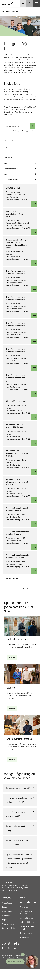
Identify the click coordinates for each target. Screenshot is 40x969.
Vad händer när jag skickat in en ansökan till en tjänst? (18, 800)
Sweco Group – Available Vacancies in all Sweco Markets (18, 113)
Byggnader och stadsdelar (26, 912)
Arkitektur (24, 907)
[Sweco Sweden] (7, 3)
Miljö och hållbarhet (27, 922)
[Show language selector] (23, 3)
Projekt (4, 919)
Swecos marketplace (10, 928)
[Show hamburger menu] (36, 3)
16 (23, 589)
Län (6, 148)
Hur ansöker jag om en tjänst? (17, 788)
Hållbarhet (6, 915)
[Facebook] (3, 948)
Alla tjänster (24, 937)
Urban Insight (7, 911)
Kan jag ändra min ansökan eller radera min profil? (18, 814)
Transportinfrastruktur (28, 933)
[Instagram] (9, 948)
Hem (3, 11)
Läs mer (12, 657)
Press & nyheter (8, 924)
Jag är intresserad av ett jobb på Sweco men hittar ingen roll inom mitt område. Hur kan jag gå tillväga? (18, 860)
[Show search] (29, 3)
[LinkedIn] (15, 948)
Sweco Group (7, 903)
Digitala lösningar (26, 918)
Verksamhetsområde (12, 141)
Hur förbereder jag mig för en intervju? (17, 828)
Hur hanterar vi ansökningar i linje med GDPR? (17, 842)
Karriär (8, 11)
